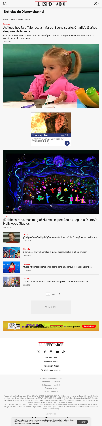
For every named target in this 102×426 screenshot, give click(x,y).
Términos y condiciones (51, 382)
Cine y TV (26, 249)
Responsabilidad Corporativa (51, 379)
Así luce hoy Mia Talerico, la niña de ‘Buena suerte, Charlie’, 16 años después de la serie (50, 29)
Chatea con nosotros (52, 370)
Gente (25, 234)
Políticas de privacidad (51, 385)
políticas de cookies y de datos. (28, 424)
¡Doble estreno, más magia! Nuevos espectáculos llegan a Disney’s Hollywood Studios (50, 222)
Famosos (6, 24)
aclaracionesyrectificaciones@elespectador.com (57, 402)
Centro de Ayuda (51, 388)
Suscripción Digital (51, 366)
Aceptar (82, 422)
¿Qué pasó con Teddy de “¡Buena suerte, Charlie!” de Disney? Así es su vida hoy (60, 237)
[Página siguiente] (59, 295)
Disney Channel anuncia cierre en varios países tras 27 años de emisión (55, 281)
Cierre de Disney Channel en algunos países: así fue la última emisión (55, 252)
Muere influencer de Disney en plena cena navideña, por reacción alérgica (57, 266)
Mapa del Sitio (51, 357)
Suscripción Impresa (51, 361)
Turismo (6, 216)
